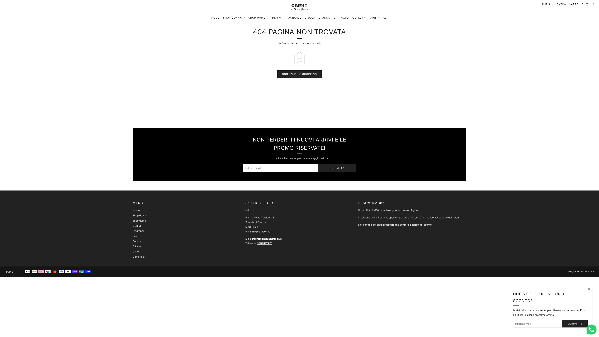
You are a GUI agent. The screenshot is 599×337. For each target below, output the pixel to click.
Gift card (341, 17)
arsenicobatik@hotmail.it (266, 238)
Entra (561, 4)
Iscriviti (335, 167)
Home (215, 17)
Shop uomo (257, 17)
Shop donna (232, 17)
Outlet (357, 17)
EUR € (546, 4)
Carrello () (578, 4)
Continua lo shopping (299, 74)
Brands (324, 17)
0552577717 (264, 243)
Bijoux (310, 17)
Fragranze (293, 17)
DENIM (276, 17)
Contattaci (379, 17)
